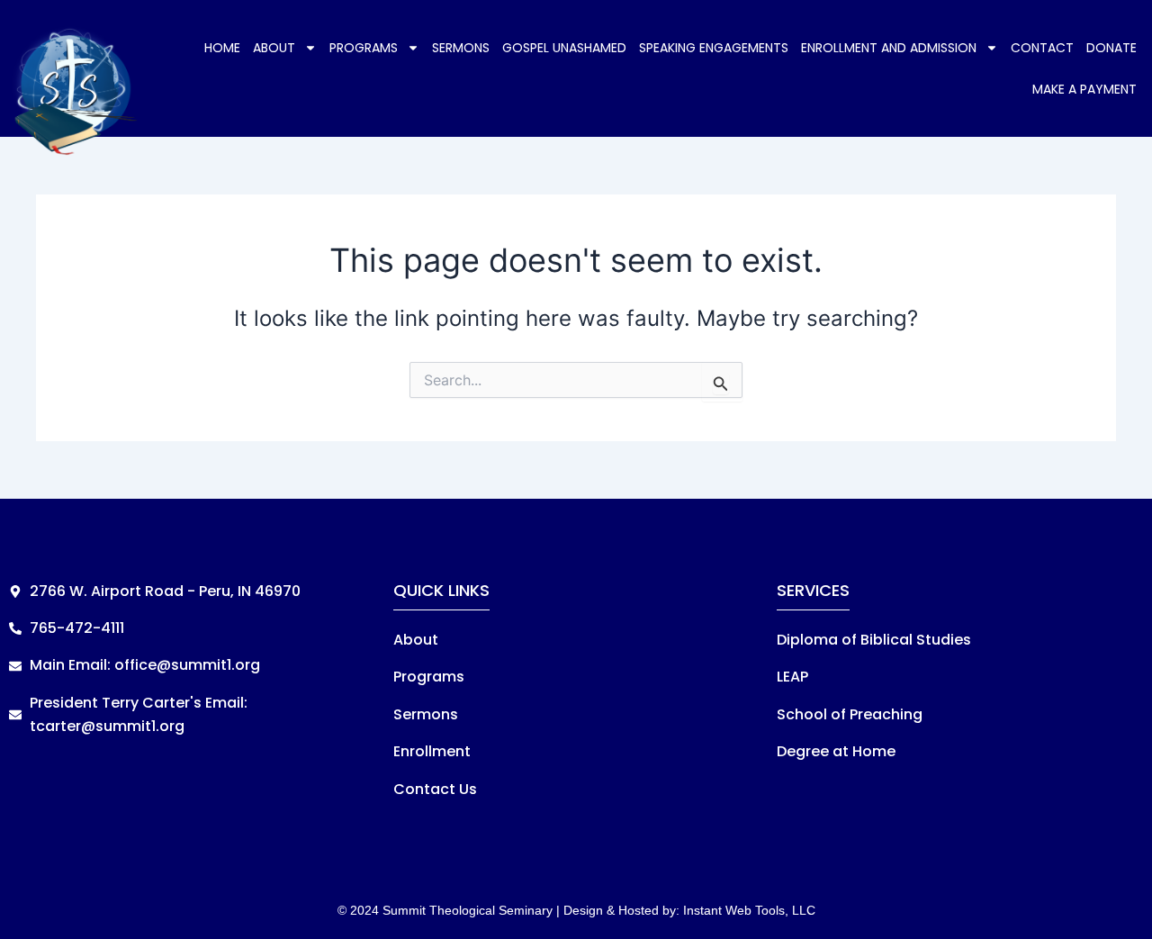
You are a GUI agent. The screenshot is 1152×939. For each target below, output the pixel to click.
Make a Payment (1084, 89)
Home (222, 48)
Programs (363, 48)
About (274, 48)
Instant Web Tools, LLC (749, 910)
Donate (1111, 48)
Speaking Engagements (713, 48)
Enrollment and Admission (888, 48)
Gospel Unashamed (564, 48)
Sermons (461, 48)
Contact (1042, 48)
